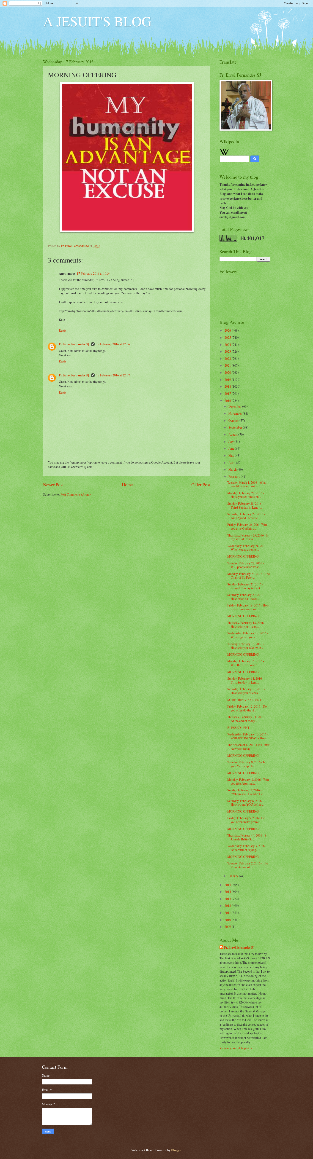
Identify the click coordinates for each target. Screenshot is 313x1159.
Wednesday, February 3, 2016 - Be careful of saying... (246, 848)
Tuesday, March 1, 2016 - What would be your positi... (246, 484)
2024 (228, 344)
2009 (228, 926)
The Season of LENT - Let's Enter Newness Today (248, 747)
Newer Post (53, 484)
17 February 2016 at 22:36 (113, 344)
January (233, 876)
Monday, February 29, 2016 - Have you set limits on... (245, 495)
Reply (62, 330)
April (232, 462)
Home (127, 484)
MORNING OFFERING (243, 556)
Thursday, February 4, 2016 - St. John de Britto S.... (247, 837)
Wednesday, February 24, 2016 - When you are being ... (247, 548)
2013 (228, 898)
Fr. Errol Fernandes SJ (74, 344)
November (235, 413)
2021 (228, 365)
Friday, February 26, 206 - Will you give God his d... (247, 526)
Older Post (200, 484)
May (231, 455)
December (235, 406)
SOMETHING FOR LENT (244, 700)
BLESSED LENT (238, 727)
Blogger (176, 1150)
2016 (228, 400)
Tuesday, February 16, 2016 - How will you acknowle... (245, 646)
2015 (228, 885)
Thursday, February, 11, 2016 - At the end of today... (246, 719)
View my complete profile (236, 1048)
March (232, 469)
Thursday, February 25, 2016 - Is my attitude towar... (248, 537)
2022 (228, 358)
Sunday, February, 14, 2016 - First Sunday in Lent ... (245, 680)
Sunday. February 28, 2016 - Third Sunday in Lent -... (245, 505)
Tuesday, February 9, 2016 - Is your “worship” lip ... (246, 764)
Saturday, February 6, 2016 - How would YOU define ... (245, 803)
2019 (228, 379)
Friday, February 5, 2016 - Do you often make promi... (246, 820)
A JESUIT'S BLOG (97, 21)
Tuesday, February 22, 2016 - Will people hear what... (245, 565)
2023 (228, 351)
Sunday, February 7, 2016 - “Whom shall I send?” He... (246, 792)
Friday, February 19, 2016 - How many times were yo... (248, 607)
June (231, 448)
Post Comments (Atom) (75, 494)
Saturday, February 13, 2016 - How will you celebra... (246, 691)
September (235, 427)
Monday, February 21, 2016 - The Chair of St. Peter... (248, 575)
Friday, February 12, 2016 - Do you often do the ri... (247, 708)
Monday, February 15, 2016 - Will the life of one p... (245, 663)
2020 (228, 372)
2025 (228, 337)
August (233, 434)
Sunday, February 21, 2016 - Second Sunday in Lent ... (245, 586)
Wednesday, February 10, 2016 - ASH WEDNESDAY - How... (247, 736)
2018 (228, 386)
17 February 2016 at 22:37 (113, 375)
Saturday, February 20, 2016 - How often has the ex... (246, 597)
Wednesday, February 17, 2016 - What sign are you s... (247, 635)
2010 (228, 920)
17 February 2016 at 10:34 (93, 273)
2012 (228, 905)
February (234, 476)
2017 (228, 393)
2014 (228, 891)
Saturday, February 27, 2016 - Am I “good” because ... (246, 516)
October (233, 420)
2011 (228, 912)
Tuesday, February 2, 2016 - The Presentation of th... (247, 865)
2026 (228, 330)
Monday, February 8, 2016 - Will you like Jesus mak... (248, 781)
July (231, 441)
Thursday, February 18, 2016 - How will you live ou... (246, 624)
